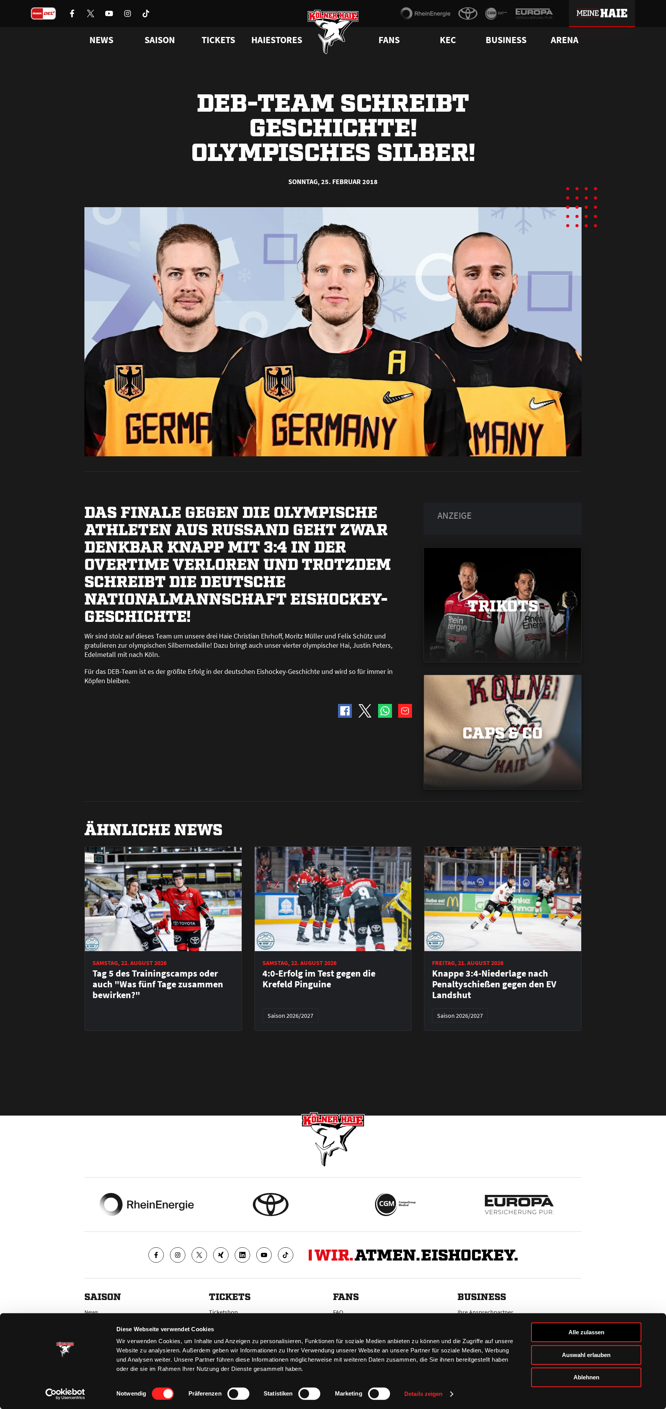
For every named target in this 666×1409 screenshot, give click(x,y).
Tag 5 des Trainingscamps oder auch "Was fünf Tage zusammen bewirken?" (157, 984)
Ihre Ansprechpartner (485, 1312)
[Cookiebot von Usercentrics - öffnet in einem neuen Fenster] (65, 1394)
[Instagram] (177, 1255)
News (91, 1312)
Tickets (218, 40)
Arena (565, 40)
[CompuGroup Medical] (496, 13)
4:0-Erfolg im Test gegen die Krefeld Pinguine (318, 979)
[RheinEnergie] (425, 13)
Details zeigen (423, 1394)
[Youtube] (264, 1255)
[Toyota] (468, 13)
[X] (199, 1255)
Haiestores (276, 40)
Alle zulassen (586, 1332)
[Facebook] (156, 1255)
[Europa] (534, 13)
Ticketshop (223, 1312)
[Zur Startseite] (333, 31)
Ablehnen (586, 1377)
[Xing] (221, 1255)
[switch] (238, 1393)
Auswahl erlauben (586, 1355)
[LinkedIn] (242, 1255)
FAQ (338, 1312)
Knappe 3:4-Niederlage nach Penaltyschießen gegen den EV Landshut (494, 984)
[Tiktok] (285, 1255)
